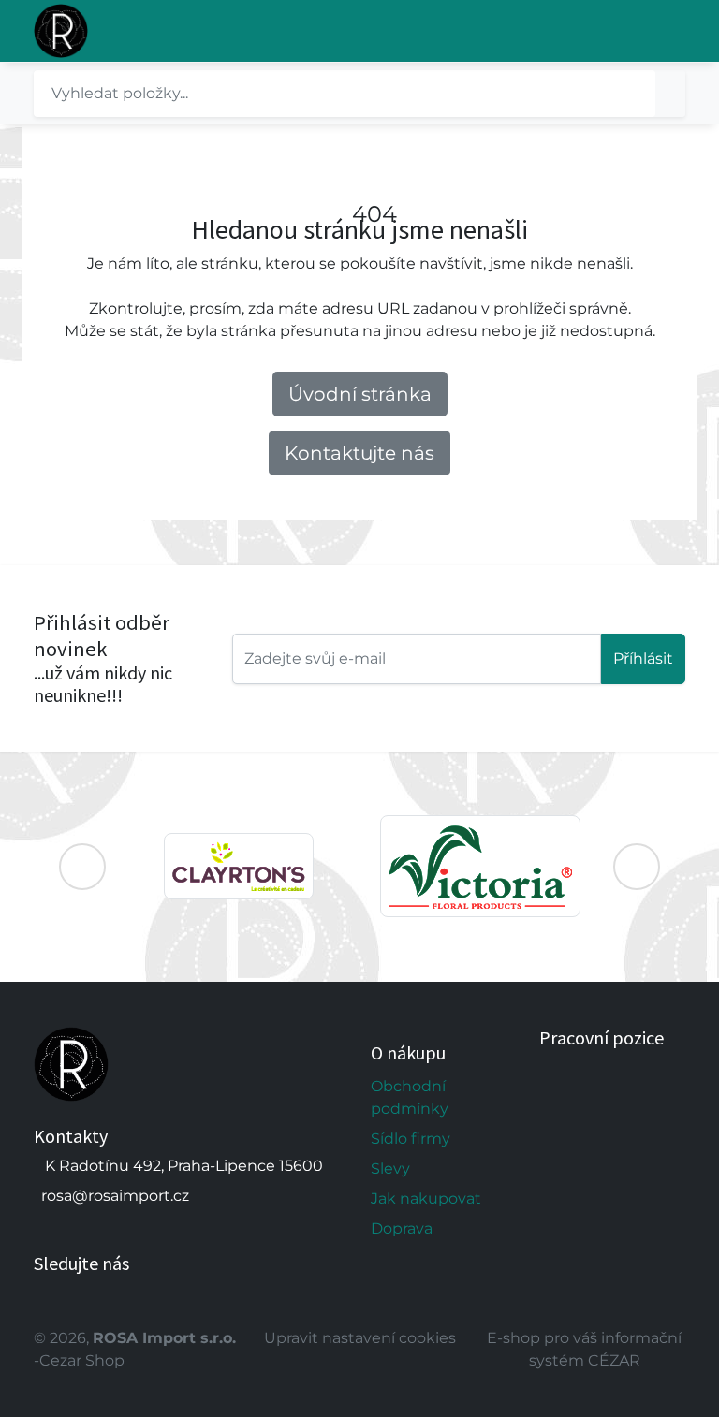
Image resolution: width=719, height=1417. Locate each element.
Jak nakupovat (426, 1198)
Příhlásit (643, 658)
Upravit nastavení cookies (360, 1338)
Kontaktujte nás (359, 453)
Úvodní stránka (360, 394)
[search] (670, 93)
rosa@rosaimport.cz (115, 1196)
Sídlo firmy (410, 1138)
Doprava (402, 1228)
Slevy (390, 1168)
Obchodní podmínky (409, 1097)
